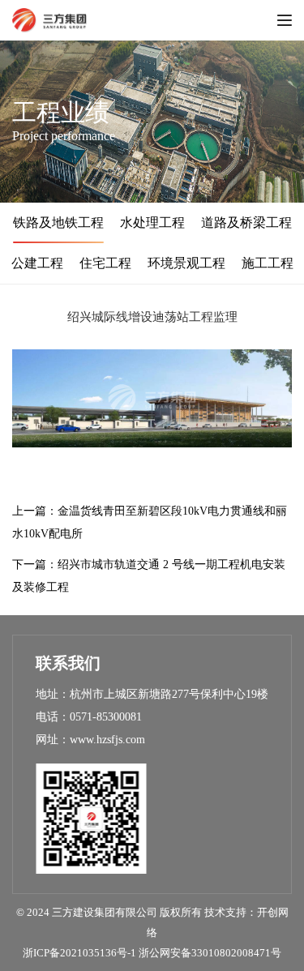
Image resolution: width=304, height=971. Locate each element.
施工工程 (267, 263)
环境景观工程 (186, 263)
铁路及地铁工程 (58, 222)
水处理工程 (152, 222)
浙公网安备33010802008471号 (210, 953)
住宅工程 (105, 263)
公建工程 (37, 263)
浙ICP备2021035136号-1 (79, 953)
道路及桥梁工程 (246, 222)
